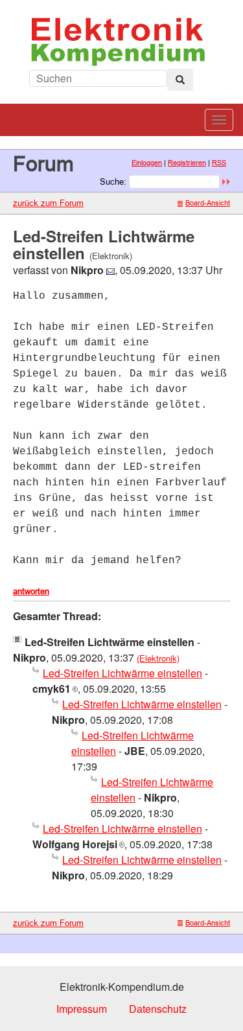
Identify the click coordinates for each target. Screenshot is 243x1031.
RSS (219, 162)
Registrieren (187, 162)
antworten (31, 591)
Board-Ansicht (207, 202)
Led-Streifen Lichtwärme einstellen (122, 673)
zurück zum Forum (48, 203)
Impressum (81, 1008)
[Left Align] (180, 80)
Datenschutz (158, 1008)
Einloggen (147, 162)
